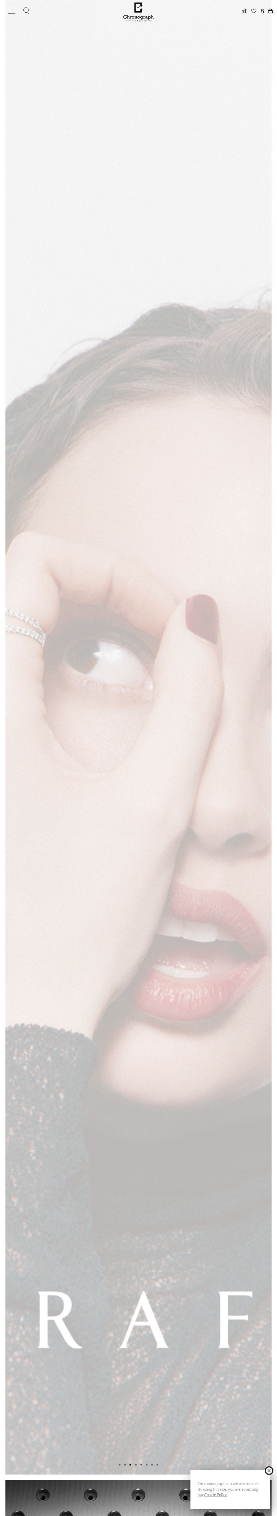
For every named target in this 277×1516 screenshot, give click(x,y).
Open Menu (9, 11)
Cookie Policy (215, 1494)
